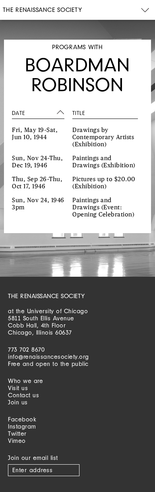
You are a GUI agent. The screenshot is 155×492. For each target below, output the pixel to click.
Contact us (23, 395)
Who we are (25, 381)
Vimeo (17, 440)
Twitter (17, 433)
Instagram (22, 426)
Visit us (18, 388)
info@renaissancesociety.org (48, 356)
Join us (18, 402)
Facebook (22, 419)
